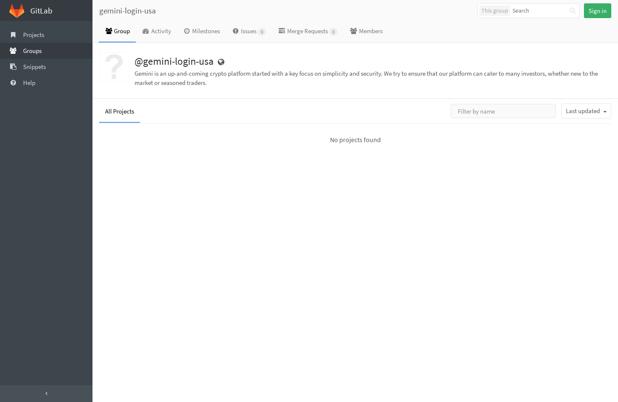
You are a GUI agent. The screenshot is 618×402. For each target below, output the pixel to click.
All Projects (119, 111)
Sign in (598, 11)
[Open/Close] (46, 393)
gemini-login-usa (127, 10)
